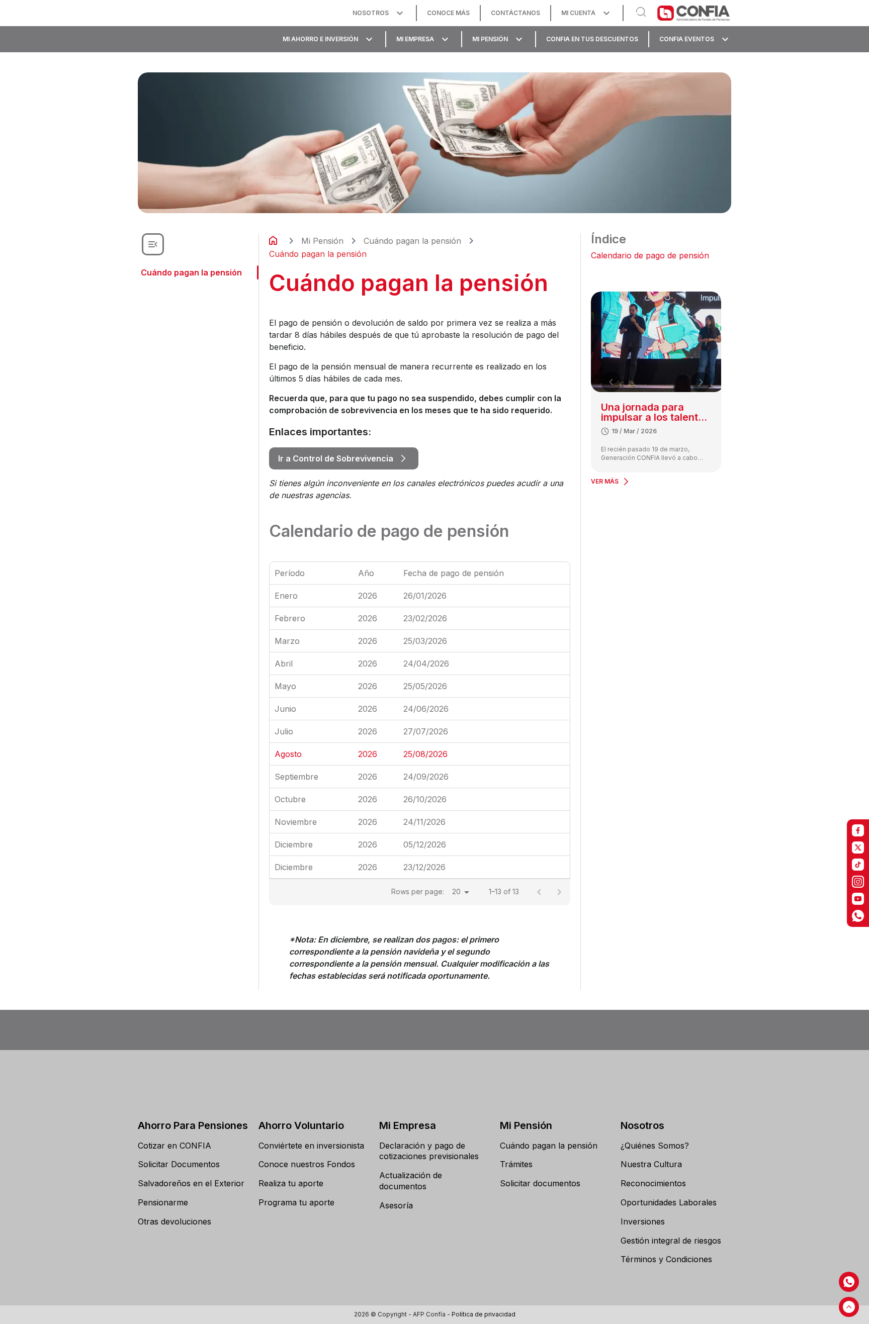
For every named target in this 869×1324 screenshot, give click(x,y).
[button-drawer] (153, 244)
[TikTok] (858, 865)
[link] (343, 458)
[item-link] (193, 1146)
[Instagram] (858, 882)
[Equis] (858, 847)
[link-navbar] (379, 13)
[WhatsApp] (858, 916)
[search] (642, 13)
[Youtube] (858, 899)
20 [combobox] (456, 891)
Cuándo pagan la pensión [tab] (191, 272)
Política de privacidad (483, 1314)
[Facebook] (858, 830)
